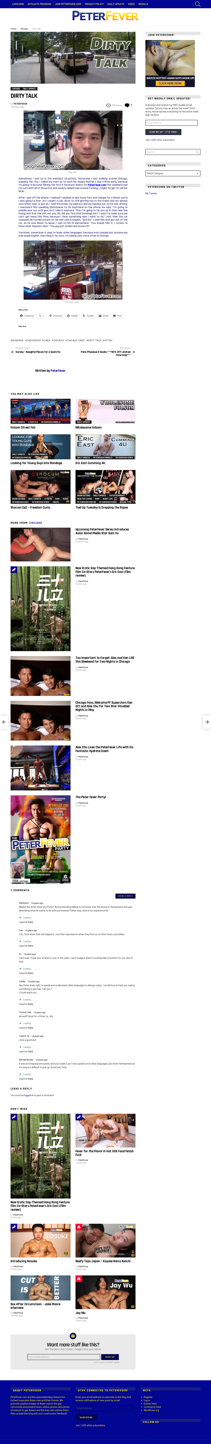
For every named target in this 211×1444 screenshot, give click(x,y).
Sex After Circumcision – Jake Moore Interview (35, 1306)
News (65, 499)
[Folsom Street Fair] (41, 411)
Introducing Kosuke (24, 1261)
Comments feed (152, 1407)
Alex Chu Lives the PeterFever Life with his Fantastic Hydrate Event (104, 749)
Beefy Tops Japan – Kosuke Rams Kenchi (103, 1261)
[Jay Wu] (105, 1292)
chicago (59, 340)
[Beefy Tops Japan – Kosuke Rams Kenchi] (105, 1240)
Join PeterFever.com (68, 4)
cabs (47, 340)
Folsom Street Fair (23, 427)
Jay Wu (80, 1313)
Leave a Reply (125, 896)
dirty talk (94, 340)
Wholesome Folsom (88, 427)
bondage (18, 340)
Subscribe (86, 1417)
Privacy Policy (94, 4)
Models (143, 4)
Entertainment (117, 495)
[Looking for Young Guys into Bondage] (41, 446)
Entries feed (150, 1403)
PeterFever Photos (21, 457)
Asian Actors (18, 499)
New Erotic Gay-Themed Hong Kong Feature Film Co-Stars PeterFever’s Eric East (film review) (105, 572)
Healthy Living (84, 499)
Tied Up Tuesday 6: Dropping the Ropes (101, 507)
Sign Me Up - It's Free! (163, 132)
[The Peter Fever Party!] (41, 839)
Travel (55, 502)
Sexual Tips (125, 502)
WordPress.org (151, 1410)
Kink (57, 499)
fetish (108, 340)
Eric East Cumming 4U (90, 463)
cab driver (34, 340)
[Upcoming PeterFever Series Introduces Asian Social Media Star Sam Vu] (41, 544)
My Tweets (151, 193)
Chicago (35, 523)
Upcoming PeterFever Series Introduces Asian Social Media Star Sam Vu (102, 531)
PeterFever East (20, 502)
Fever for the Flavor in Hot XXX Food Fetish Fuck (104, 1153)
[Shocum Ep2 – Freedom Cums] (41, 487)
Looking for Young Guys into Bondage (36, 463)
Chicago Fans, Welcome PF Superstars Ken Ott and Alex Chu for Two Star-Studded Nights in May (103, 706)
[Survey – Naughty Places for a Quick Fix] (4, 722)
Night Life (108, 499)
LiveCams (18, 4)
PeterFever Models (50, 422)
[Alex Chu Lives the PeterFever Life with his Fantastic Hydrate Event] (41, 767)
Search (197, 152)
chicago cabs (76, 340)
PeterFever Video (124, 457)
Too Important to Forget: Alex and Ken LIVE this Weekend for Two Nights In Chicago (104, 660)
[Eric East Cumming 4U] (105, 446)
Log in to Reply (26, 922)
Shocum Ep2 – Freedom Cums (30, 507)
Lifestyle (33, 422)
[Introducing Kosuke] (41, 1240)
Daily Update (115, 4)
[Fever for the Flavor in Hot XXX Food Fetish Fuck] (105, 1130)
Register (148, 1397)
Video (131, 4)
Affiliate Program (39, 4)
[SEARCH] (197, 4)
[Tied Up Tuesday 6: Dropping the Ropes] (105, 487)
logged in (29, 1095)
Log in (147, 1400)
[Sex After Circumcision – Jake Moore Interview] (41, 1287)
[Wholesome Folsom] (105, 411)
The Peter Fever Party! (90, 797)
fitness (48, 499)
